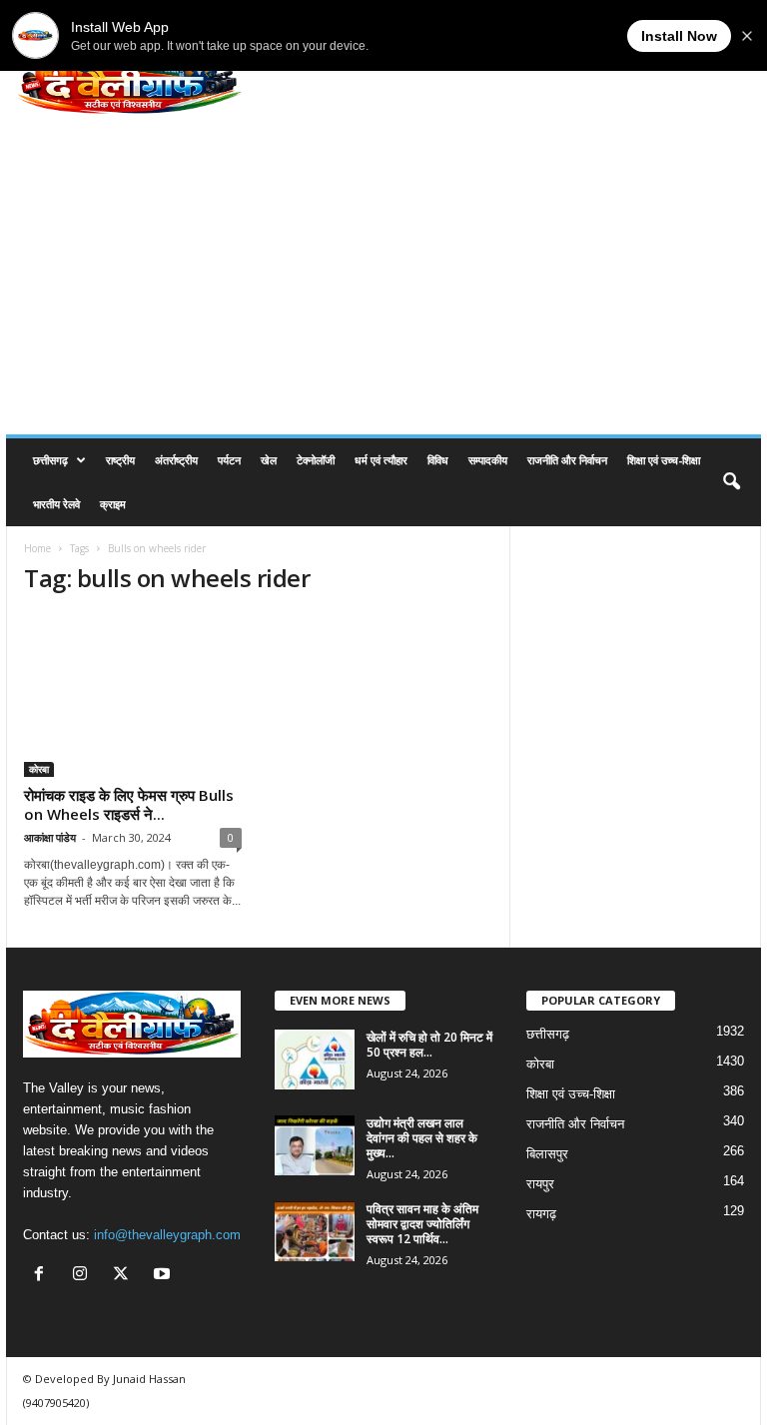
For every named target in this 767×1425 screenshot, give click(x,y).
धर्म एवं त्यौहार (381, 459)
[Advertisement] (383, 284)
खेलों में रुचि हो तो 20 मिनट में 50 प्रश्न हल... (429, 1045)
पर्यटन (229, 459)
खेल (269, 459)
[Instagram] (84, 1275)
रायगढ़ (541, 1213)
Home (37, 548)
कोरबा (39, 769)
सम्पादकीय (487, 459)
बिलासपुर (547, 1153)
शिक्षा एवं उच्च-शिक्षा (663, 459)
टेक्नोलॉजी (316, 459)
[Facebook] (43, 1275)
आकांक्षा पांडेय (50, 837)
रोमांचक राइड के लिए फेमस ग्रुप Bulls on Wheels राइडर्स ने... (129, 804)
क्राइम (113, 503)
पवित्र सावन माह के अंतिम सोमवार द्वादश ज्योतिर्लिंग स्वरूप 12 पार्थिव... (422, 1223)
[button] (731, 482)
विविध (437, 459)
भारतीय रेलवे (56, 503)
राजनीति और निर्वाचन (567, 459)
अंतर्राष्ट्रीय (176, 459)
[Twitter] (125, 1275)
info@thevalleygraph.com (167, 1234)
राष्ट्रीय (120, 459)
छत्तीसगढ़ (50, 459)
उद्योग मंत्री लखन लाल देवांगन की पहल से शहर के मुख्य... (422, 1137)
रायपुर (540, 1183)
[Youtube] (164, 1275)
